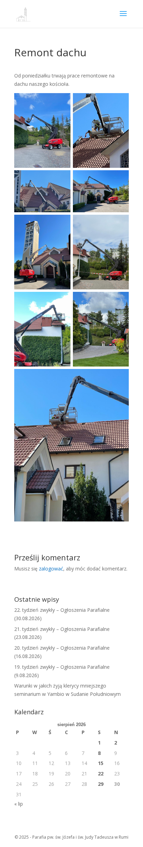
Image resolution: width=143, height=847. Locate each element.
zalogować (51, 568)
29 (100, 784)
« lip (18, 803)
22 (100, 773)
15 (100, 763)
